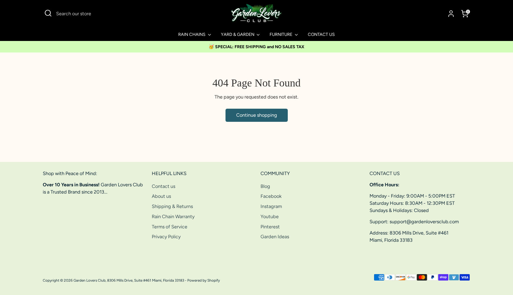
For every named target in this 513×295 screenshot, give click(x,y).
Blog (265, 186)
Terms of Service (169, 227)
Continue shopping (256, 115)
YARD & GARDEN (238, 34)
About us (161, 196)
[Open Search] (48, 13)
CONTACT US (321, 34)
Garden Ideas (275, 237)
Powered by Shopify (203, 280)
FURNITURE (281, 34)
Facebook (271, 196)
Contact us (163, 186)
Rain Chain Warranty (173, 217)
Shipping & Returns (172, 206)
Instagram (271, 206)
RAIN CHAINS (192, 34)
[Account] (451, 13)
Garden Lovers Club (89, 280)
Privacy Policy (166, 237)
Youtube (270, 217)
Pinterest (270, 227)
